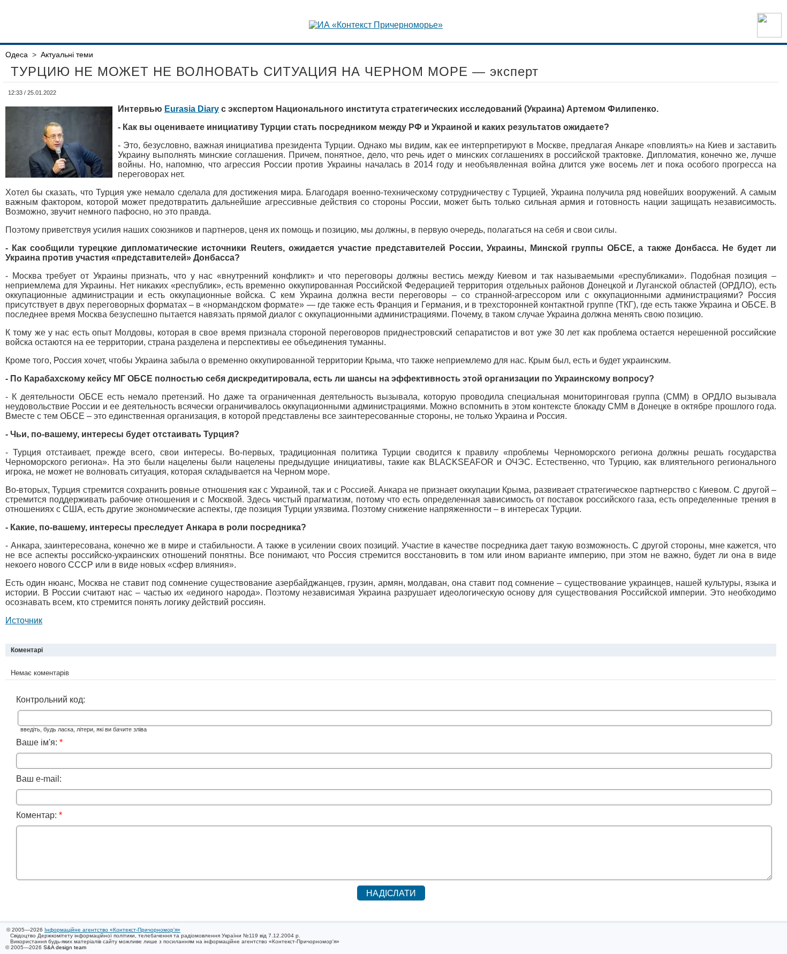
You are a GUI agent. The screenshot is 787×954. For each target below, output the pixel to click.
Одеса (16, 54)
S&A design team (64, 947)
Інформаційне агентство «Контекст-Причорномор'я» (112, 930)
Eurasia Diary (191, 108)
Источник (23, 620)
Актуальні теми (67, 54)
